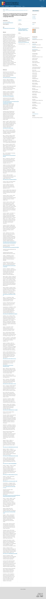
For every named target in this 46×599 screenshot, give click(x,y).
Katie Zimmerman (35, 49)
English (33, 24)
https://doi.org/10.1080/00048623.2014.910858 (10, 553)
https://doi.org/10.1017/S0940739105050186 (9, 179)
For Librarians (34, 18)
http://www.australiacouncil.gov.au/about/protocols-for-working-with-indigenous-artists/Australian (11, 102)
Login (43, 0)
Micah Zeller (34, 46)
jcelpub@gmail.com (35, 113)
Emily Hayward (34, 38)
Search (43, 6)
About (24, 6)
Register (41, 0)
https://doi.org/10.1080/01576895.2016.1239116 (10, 474)
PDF (20, 20)
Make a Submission (35, 10)
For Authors (33, 17)
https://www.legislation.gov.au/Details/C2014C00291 (11, 247)
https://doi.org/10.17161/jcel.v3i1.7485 (9, 28)
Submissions (12, 6)
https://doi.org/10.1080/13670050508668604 (9, 463)
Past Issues (7, 6)
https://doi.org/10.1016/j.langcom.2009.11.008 (10, 481)
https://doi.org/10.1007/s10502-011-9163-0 (9, 383)
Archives (7, 9)
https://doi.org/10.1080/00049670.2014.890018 (10, 313)
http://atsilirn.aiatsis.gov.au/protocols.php (9, 77)
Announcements (18, 6)
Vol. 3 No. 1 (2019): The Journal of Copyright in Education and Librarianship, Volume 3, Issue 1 (15, 10)
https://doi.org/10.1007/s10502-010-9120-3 (9, 358)
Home (4, 9)
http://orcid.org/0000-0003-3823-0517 (8, 22)
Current (3, 6)
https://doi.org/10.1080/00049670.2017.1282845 (10, 409)
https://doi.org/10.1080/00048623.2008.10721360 (10, 455)
